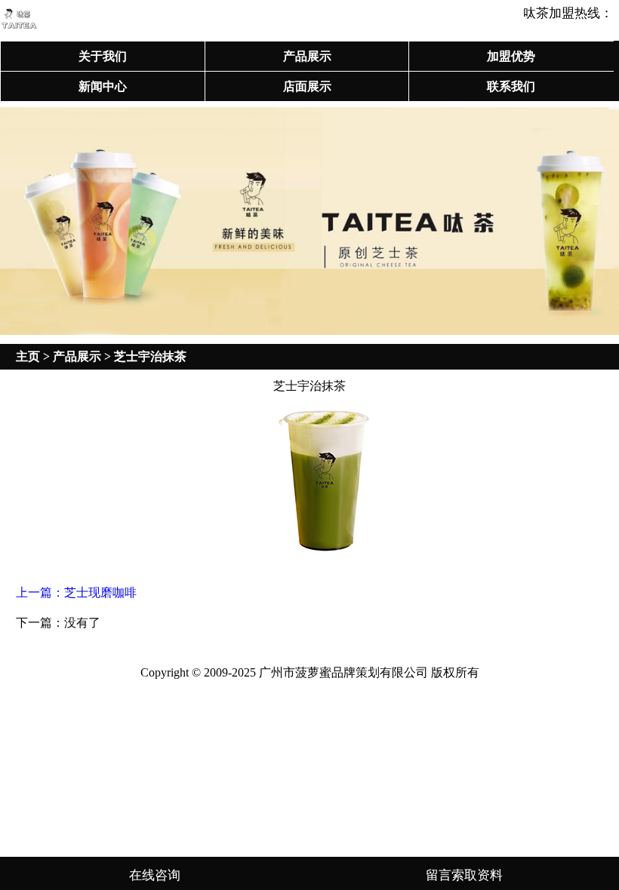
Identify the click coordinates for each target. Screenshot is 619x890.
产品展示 (307, 56)
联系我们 (511, 86)
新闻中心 (103, 86)
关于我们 (103, 56)
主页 (28, 356)
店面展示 (307, 86)
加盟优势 (511, 56)
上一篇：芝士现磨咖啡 (76, 592)
